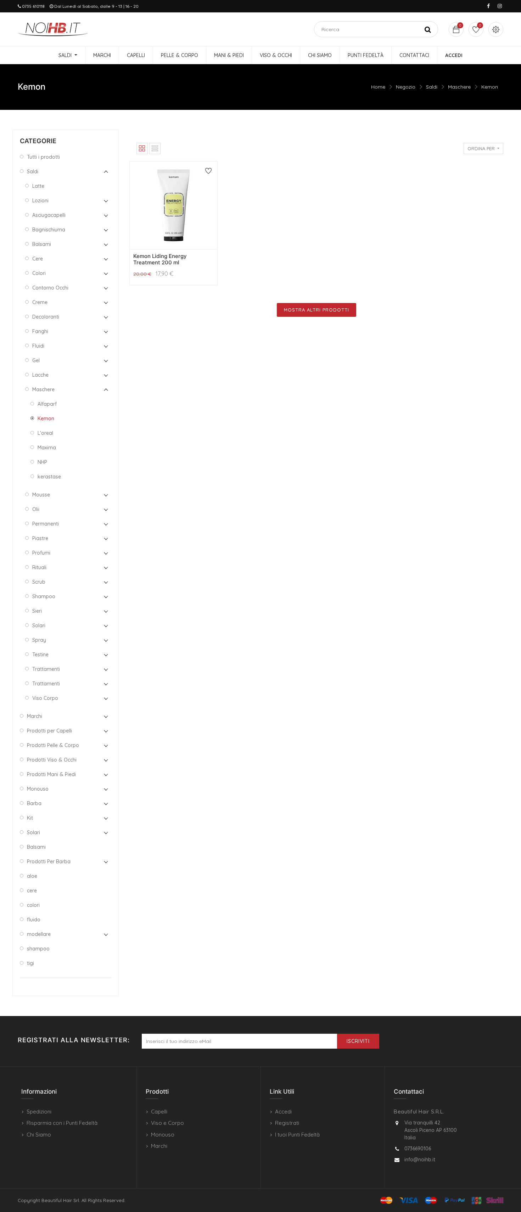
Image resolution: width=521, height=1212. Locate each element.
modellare (39, 934)
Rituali (39, 567)
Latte (38, 186)
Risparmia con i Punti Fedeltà (62, 1123)
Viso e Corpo (167, 1123)
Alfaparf (47, 404)
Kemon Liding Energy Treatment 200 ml (160, 259)
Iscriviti (358, 1041)
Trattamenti (46, 669)
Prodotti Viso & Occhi (52, 760)
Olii (35, 509)
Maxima (47, 447)
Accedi (283, 1111)
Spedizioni (39, 1111)
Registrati (287, 1123)
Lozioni (40, 200)
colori (33, 905)
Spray (39, 640)
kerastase (49, 476)
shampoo (38, 949)
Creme (39, 302)
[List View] (155, 148)
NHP (42, 462)
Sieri (37, 611)
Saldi (431, 87)
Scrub (38, 582)
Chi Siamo (39, 1134)
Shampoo (43, 596)
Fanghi (40, 331)
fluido (33, 919)
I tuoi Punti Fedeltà (297, 1134)
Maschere (459, 87)
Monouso (38, 789)
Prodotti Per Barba (49, 861)
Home (378, 87)
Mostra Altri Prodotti (316, 310)
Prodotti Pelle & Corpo (53, 745)
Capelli (159, 1111)
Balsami (41, 244)
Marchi (34, 716)
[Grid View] (142, 148)
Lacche (40, 375)
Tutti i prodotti (43, 157)
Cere (37, 259)
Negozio (405, 87)
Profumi (41, 553)
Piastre (40, 538)
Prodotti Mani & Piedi (51, 774)
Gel (36, 360)
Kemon (489, 87)
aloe (32, 876)
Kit (30, 818)
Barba (34, 803)
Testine (40, 654)
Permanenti (45, 524)
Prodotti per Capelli (49, 731)
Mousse (41, 495)
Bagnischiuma (48, 229)
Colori (39, 273)
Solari (38, 625)
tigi (30, 963)
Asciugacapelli (49, 215)
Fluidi (38, 346)
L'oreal (45, 433)
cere (32, 890)
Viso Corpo (45, 698)
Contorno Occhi (50, 288)
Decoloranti (45, 317)
